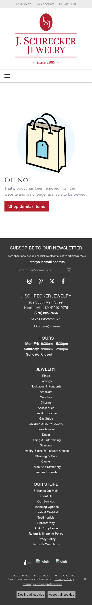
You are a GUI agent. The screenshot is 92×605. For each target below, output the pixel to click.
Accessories (46, 407)
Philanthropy (46, 522)
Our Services (46, 501)
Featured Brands (46, 472)
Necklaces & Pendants (46, 386)
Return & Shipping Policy (46, 533)
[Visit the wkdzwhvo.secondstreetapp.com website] (62, 562)
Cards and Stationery (46, 466)
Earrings (46, 381)
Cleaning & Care (46, 456)
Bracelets (46, 391)
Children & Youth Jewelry (46, 423)
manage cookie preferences (42, 584)
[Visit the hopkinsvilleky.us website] (43, 562)
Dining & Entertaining (46, 440)
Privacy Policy (46, 538)
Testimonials (46, 517)
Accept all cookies (61, 594)
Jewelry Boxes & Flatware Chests (46, 450)
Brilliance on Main (46, 490)
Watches (46, 397)
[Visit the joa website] (28, 562)
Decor (46, 434)
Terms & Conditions (46, 544)
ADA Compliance (46, 528)
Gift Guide (46, 418)
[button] (23, 4)
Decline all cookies (31, 594)
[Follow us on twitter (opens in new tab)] (52, 281)
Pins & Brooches (46, 413)
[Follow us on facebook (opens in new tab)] (63, 281)
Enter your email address (46, 261)
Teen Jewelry (46, 429)
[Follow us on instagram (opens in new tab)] (29, 281)
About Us (46, 496)
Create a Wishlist (46, 512)
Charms (46, 402)
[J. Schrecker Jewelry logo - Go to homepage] (46, 38)
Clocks (46, 461)
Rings (46, 375)
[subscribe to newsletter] (69, 270)
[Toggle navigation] (7, 76)
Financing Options (46, 506)
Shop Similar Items (26, 206)
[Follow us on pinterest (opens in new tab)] (40, 281)
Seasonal (46, 445)
